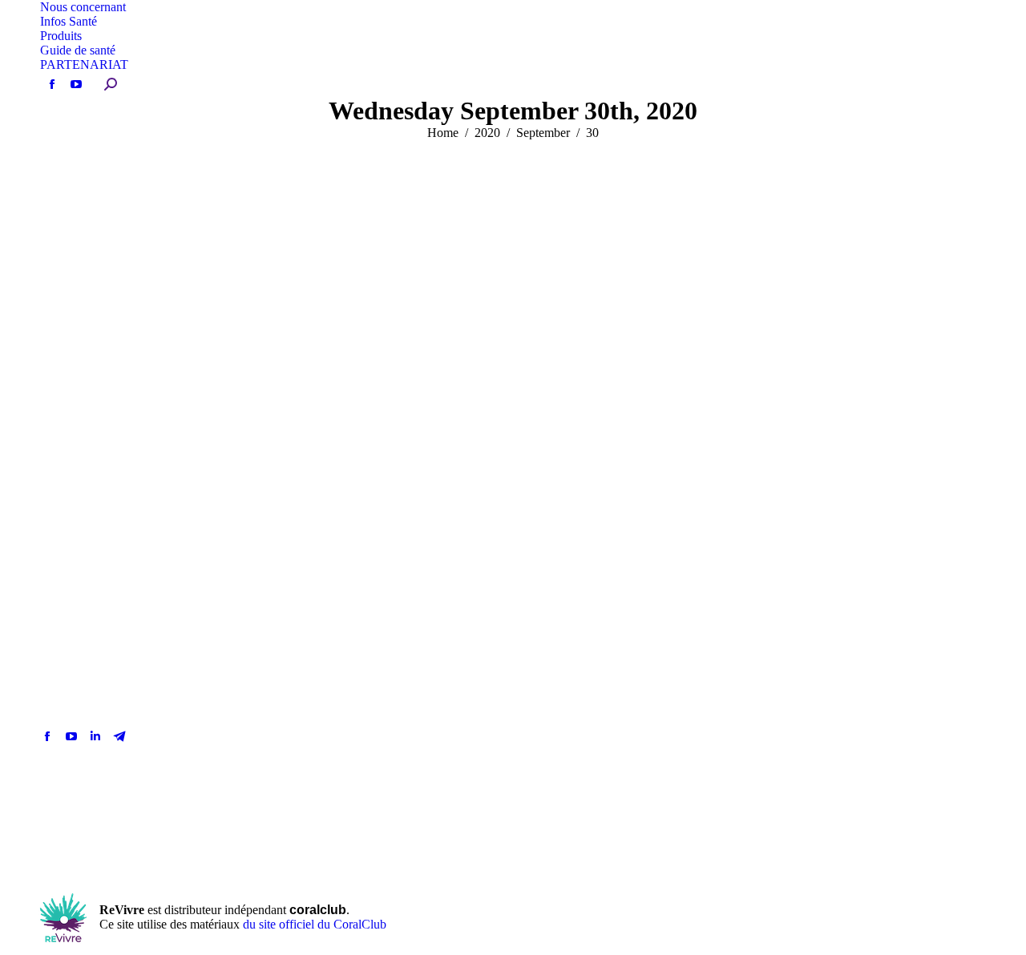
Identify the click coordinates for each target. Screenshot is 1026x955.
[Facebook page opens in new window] (47, 736)
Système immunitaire (99, 198)
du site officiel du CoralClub (314, 924)
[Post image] (722, 720)
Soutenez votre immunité (145, 402)
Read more (89, 584)
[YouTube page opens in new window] (71, 736)
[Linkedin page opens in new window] (95, 736)
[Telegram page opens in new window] (119, 736)
